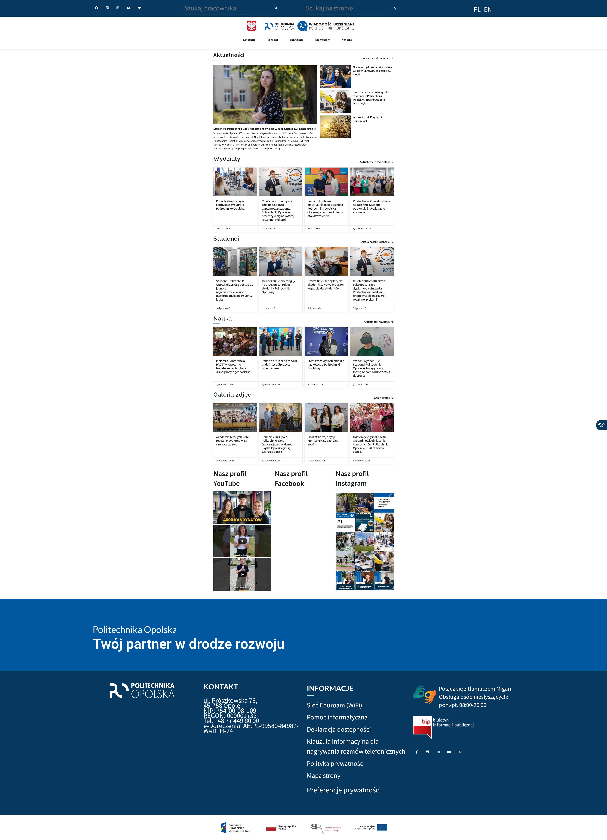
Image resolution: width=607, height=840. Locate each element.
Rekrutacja (296, 39)
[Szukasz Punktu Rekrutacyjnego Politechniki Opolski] (364, 541)
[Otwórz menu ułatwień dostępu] (601, 425)
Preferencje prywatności (344, 789)
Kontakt (347, 39)
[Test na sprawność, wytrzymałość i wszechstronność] (345, 561)
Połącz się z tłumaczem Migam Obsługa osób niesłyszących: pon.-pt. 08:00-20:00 (476, 697)
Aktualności (229, 54)
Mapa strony (323, 775)
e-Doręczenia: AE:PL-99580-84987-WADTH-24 (251, 728)
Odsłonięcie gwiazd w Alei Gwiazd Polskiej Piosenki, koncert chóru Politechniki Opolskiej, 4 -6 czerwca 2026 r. (370, 444)
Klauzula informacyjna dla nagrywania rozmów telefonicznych (356, 746)
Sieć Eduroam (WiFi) (334, 705)
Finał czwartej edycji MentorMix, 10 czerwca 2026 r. (322, 440)
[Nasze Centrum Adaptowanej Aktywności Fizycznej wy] (364, 522)
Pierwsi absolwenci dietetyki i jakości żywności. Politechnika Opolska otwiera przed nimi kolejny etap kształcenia (325, 208)
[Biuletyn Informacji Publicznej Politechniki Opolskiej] (443, 727)
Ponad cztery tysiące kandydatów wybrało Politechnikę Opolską (230, 204)
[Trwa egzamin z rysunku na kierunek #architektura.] (364, 561)
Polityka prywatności (336, 763)
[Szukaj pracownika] (276, 8)
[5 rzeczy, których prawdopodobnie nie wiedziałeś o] (384, 503)
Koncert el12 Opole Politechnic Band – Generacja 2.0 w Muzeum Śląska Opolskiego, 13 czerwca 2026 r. (278, 444)
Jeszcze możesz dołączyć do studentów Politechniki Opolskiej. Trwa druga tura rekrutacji (371, 97)
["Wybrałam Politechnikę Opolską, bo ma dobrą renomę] (384, 541)
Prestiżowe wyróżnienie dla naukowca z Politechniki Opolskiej (325, 364)
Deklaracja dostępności (339, 729)
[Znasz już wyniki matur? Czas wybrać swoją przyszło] (384, 561)
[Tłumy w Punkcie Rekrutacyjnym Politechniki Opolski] (345, 541)
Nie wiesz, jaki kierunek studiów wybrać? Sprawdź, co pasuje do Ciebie (372, 70)
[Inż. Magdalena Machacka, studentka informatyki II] (345, 503)
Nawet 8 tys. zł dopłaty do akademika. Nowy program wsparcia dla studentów (325, 284)
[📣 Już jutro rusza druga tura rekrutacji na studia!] (345, 522)
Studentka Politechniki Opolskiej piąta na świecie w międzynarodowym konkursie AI (264, 129)
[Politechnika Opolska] (279, 25)
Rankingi (272, 39)
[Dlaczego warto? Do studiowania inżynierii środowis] (345, 580)
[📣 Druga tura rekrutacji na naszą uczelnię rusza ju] (384, 522)
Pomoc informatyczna (337, 717)
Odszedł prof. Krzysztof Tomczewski (367, 119)
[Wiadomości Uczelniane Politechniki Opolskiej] (325, 25)
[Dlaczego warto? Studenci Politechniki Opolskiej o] (364, 580)
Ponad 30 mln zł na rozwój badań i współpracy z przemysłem (279, 364)
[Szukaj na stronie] (395, 8)
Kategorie (249, 39)
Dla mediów (322, 39)
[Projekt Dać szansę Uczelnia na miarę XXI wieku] (303, 827)
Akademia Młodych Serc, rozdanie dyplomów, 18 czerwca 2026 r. (232, 440)
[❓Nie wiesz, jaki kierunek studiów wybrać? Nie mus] (364, 503)
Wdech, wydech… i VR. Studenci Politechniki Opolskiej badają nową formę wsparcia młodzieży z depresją (371, 368)
